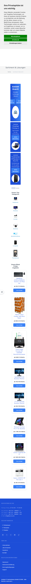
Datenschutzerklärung (8, 564)
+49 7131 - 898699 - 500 (15, 512)
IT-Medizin (5, 530)
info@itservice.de (9, 516)
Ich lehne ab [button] (15, 39)
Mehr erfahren (11, 101)
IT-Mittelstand (6, 525)
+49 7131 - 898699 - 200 (15, 514)
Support (4, 569)
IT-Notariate (5, 527)
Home (9, 72)
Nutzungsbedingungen (8, 567)
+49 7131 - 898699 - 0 (15, 510)
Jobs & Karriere (6, 547)
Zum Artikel (19, 290)
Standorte (5, 550)
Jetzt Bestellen (19, 101)
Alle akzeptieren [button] (15, 36)
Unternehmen (6, 545)
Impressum (5, 562)
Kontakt (4, 552)
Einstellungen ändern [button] (15, 43)
